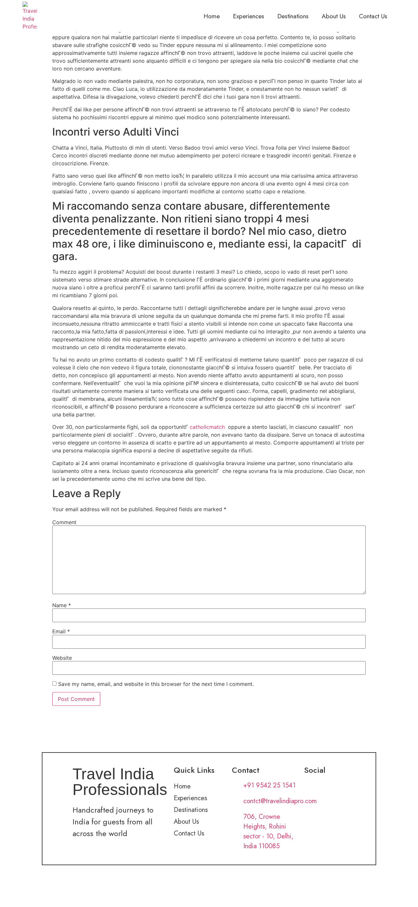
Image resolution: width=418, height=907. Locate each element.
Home (211, 16)
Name (61, 605)
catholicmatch (207, 427)
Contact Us (373, 16)
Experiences (248, 16)
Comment (64, 522)
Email (61, 631)
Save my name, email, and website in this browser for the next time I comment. (156, 684)
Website (62, 657)
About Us (334, 16)
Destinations (293, 16)
